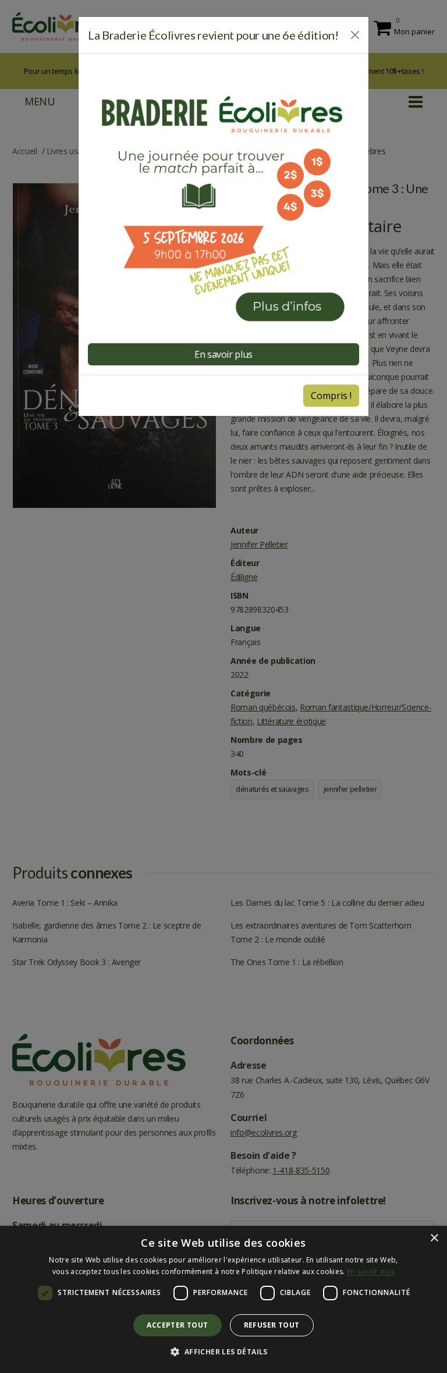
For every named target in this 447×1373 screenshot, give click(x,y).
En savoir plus (371, 1271)
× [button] (434, 1238)
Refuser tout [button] (272, 1325)
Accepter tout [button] (177, 1325)
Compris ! (331, 395)
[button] (223, 1352)
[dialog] (223, 1299)
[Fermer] (355, 35)
